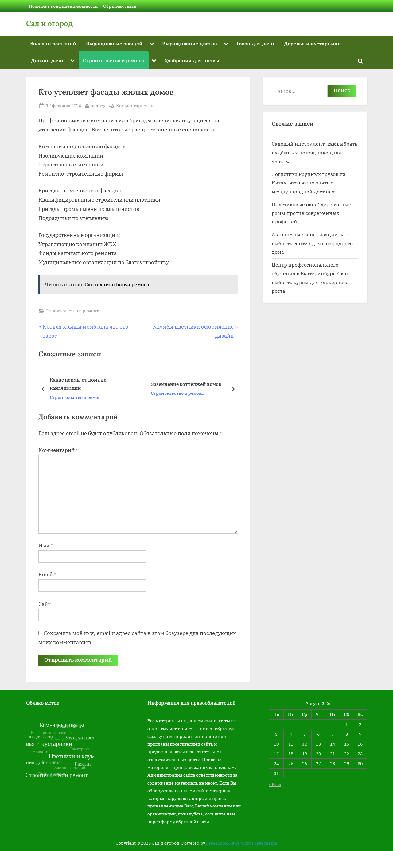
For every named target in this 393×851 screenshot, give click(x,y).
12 (304, 744)
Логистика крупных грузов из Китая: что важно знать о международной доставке (308, 183)
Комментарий (58, 450)
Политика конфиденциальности (63, 6)
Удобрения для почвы (192, 60)
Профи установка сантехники (213, 384)
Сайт (44, 604)
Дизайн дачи (47, 60)
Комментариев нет (136, 105)
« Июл (275, 784)
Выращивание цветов (189, 43)
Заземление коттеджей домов (112, 384)
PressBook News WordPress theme (241, 843)
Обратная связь (119, 6)
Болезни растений (53, 43)
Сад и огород (49, 23)
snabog (98, 105)
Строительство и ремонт (114, 60)
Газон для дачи (255, 43)
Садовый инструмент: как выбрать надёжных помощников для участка (314, 152)
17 (276, 754)
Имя (45, 545)
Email (47, 574)
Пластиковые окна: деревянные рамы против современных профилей (311, 213)
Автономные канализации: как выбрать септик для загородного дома (312, 243)
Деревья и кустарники (312, 43)
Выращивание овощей (114, 43)
